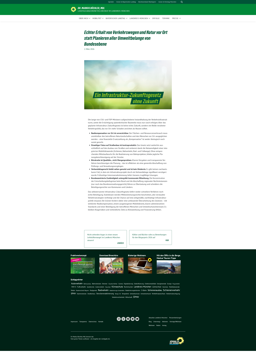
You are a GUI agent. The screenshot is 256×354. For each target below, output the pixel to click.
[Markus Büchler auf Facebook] (128, 319)
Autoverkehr (77, 283)
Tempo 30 (118, 294)
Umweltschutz (135, 294)
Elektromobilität (150, 284)
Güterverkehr (99, 287)
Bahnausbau (87, 284)
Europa (169, 284)
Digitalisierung (128, 284)
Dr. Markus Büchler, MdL (91, 8)
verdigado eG (105, 339)
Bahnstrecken (96, 284)
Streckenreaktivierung (105, 293)
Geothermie (90, 287)
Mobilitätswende (174, 287)
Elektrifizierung (139, 284)
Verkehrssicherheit (118, 297)
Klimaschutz (117, 286)
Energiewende (161, 284)
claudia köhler (112, 284)
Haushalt (108, 287)
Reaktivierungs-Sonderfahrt (117, 290)
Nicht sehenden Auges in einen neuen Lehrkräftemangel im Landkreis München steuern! (105, 238)
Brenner (104, 284)
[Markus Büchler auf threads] (123, 319)
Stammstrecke (81, 294)
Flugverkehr (176, 284)
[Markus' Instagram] (119, 319)
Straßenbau (91, 294)
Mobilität (165, 287)
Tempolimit (125, 294)
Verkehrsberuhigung (173, 294)
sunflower (86, 339)
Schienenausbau (155, 290)
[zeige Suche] (182, 2)
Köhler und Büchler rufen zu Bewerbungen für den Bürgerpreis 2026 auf (150, 237)
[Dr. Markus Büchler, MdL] (73, 9)
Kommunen (128, 287)
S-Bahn (144, 290)
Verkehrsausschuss (158, 293)
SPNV (73, 293)
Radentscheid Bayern (82, 290)
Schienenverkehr (171, 290)
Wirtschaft (128, 297)
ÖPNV (136, 296)
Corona (120, 284)
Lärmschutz (156, 286)
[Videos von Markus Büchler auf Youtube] (137, 319)
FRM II (73, 287)
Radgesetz (93, 290)
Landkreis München (142, 286)
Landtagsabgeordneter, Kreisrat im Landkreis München (104, 11)
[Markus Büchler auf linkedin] (133, 319)
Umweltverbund (146, 294)
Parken (73, 290)
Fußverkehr (81, 287)
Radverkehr (103, 290)
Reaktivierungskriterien (132, 290)
